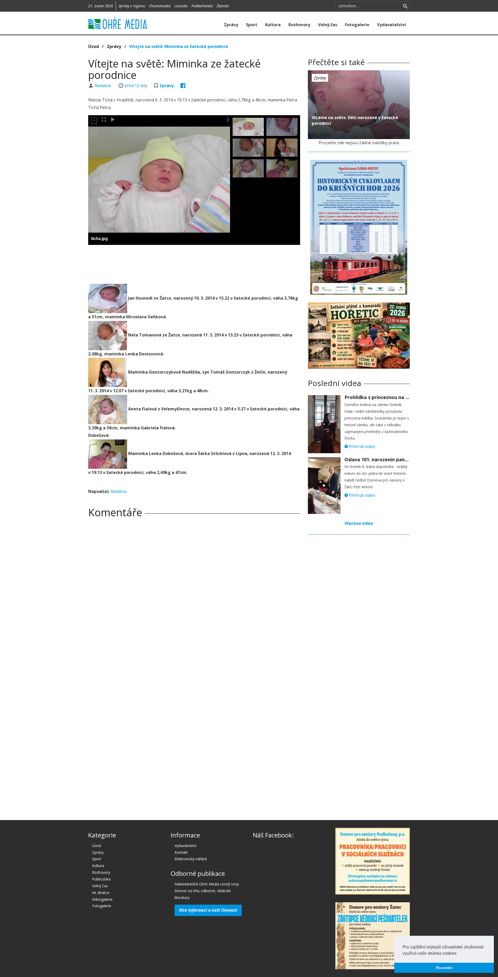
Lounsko (181, 5)
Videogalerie (102, 899)
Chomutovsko (160, 5)
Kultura (273, 24)
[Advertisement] (194, 263)
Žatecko (223, 5)
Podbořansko (202, 5)
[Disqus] (194, 594)
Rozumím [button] (444, 968)
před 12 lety (136, 85)
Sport (251, 24)
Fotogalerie (357, 24)
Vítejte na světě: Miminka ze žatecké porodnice (178, 46)
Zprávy (231, 24)
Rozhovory (299, 24)
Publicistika (101, 879)
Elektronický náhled (191, 858)
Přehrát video (361, 446)
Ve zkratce (100, 892)
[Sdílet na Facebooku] (183, 85)
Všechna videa (358, 523)
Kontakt (181, 852)
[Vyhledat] (405, 6)
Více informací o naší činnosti (208, 910)
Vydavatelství (391, 24)
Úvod (93, 46)
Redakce (103, 85)
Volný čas (327, 24)
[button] (458, 953)
